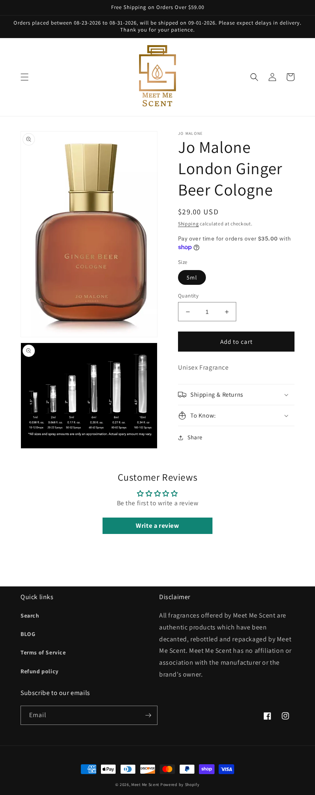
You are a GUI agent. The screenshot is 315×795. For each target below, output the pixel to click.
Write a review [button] (157, 525)
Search (30, 615)
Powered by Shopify (180, 784)
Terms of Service (43, 652)
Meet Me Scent (145, 784)
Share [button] (195, 437)
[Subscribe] (148, 715)
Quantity (188, 295)
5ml (192, 277)
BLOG (28, 634)
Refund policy (40, 671)
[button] (25, 77)
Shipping (188, 223)
